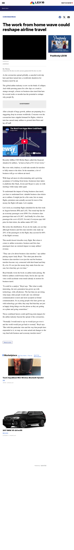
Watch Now (66, 3)
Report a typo (7, 342)
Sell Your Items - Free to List (25, 356)
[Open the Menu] (3, 3)
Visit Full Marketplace (37, 356)
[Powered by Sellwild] (43, 465)
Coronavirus (9, 17)
